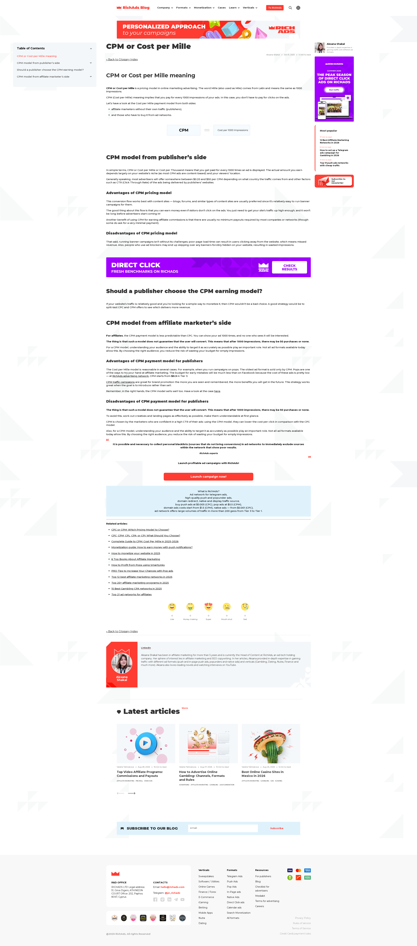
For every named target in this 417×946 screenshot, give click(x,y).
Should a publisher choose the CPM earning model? (50, 69)
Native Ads (233, 897)
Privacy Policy (303, 918)
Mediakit (260, 895)
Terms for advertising (267, 901)
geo (272, 781)
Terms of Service (301, 928)
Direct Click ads (235, 902)
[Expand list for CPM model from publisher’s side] (91, 63)
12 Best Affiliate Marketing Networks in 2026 (334, 141)
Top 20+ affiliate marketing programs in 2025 (140, 582)
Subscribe (276, 828)
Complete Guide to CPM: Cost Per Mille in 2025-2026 (145, 541)
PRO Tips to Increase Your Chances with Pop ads (142, 570)
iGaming (278, 781)
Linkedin (146, 648)
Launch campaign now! (208, 476)
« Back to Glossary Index (122, 59)
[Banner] (208, 29)
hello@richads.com (172, 887)
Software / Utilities (209, 881)
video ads (148, 781)
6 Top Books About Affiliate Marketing (135, 559)
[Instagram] (162, 899)
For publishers (263, 876)
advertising (184, 785)
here (217, 391)
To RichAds (275, 7)
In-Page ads (234, 891)
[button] (131, 793)
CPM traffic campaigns (120, 382)
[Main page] (133, 8)
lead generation (227, 785)
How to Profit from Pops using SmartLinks (138, 565)
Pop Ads (232, 886)
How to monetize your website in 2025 (135, 553)
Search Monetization (239, 912)
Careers (259, 906)
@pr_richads (172, 892)
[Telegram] (176, 899)
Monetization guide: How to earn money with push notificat (148, 547)
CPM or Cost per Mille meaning (37, 56)
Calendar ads (234, 907)
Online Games (207, 886)
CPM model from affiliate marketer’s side (43, 76)
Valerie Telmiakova (125, 767)
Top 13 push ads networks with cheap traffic (334, 164)
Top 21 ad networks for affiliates (131, 594)
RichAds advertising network (130, 376)
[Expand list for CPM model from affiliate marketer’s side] (91, 76)
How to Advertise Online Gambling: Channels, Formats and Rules (202, 776)
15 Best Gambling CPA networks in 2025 (136, 588)
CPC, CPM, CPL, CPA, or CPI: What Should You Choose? (145, 535)
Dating (202, 923)
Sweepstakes (206, 876)
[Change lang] (298, 7)
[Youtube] (182, 899)
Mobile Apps (206, 912)
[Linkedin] (169, 899)
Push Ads (232, 881)
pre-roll (139, 781)
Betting (203, 907)
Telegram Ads (234, 876)
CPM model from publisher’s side (38, 62)
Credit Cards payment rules (295, 933)
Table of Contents (31, 48)
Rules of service (302, 923)
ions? (189, 547)
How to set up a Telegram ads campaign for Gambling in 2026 (334, 153)
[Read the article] (146, 743)
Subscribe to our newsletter (338, 181)
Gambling (214, 785)
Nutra (202, 918)
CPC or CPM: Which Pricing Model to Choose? (140, 529)
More (185, 708)
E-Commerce (206, 897)
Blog (258, 881)
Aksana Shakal (273, 55)
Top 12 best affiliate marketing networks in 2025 (141, 576)
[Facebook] (155, 899)
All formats (233, 918)
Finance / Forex (207, 891)
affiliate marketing (125, 781)
